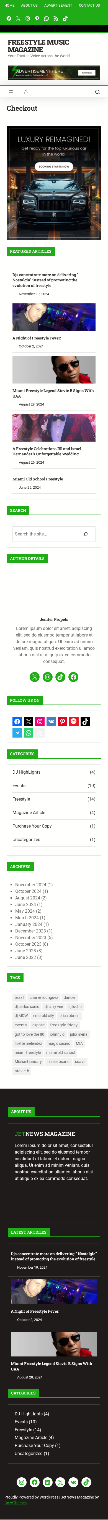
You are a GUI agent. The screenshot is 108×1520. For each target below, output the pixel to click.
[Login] (26, 91)
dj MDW (21, 1015)
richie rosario (58, 1061)
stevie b (22, 1070)
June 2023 (25, 950)
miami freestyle (28, 1052)
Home (9, 5)
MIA (79, 1043)
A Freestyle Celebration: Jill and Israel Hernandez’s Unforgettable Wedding (46, 451)
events (21, 1025)
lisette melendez (28, 1043)
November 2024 (30, 884)
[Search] (85, 534)
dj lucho (75, 1006)
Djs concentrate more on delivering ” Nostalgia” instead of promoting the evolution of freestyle (45, 280)
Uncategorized (26, 839)
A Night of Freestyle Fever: (36, 338)
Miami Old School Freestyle (37, 479)
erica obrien (69, 1015)
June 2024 (25, 904)
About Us (29, 5)
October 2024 (28, 891)
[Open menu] (11, 91)
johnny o (57, 1034)
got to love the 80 (29, 1034)
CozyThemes (15, 1503)
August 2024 (27, 898)
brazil (19, 997)
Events (18, 785)
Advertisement (58, 5)
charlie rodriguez (44, 997)
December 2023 (30, 931)
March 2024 (27, 917)
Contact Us (89, 5)
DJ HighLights (26, 772)
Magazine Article (28, 812)
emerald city (43, 1015)
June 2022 (25, 957)
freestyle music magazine (38, 45)
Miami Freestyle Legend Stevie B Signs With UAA (53, 393)
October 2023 (28, 944)
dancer (70, 997)
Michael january (28, 1061)
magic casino (59, 1043)
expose (38, 1025)
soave (80, 1061)
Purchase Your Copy (32, 826)
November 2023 (30, 937)
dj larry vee (54, 1006)
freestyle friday (64, 1025)
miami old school (60, 1052)
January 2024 (28, 924)
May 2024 (25, 911)
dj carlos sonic (27, 1006)
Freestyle (21, 799)
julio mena (79, 1034)
